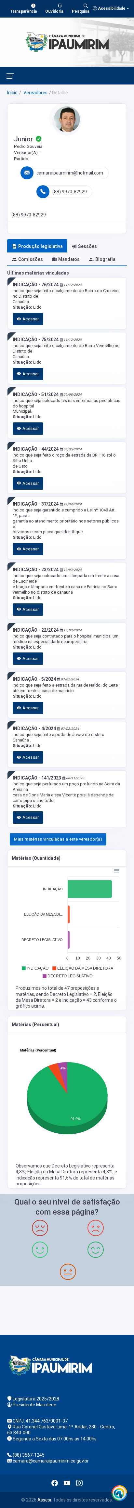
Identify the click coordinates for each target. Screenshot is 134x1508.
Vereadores (34, 92)
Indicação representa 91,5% (44, 1177)
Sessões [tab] (87, 246)
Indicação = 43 (77, 1000)
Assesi (44, 1499)
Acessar (30, 318)
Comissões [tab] (30, 259)
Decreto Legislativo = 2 (73, 994)
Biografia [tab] (105, 259)
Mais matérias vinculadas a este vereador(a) (58, 839)
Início (12, 92)
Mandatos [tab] (69, 259)
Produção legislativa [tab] (40, 246)
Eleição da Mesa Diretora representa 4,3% (70, 1171)
